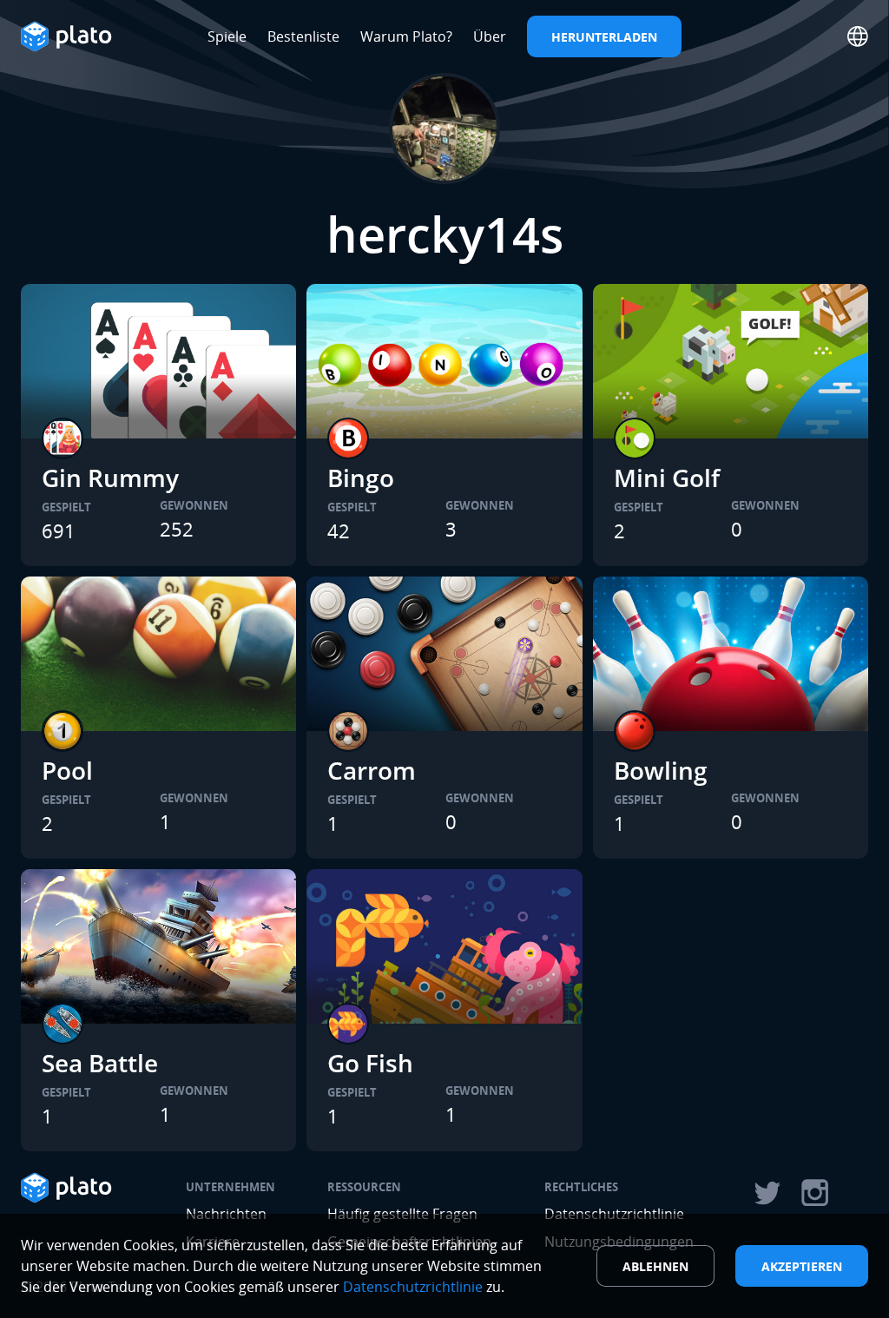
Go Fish (370, 1062)
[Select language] (857, 36)
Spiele (227, 36)
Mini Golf (667, 477)
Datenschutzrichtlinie (413, 1286)
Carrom (371, 770)
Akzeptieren (801, 1266)
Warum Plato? (406, 36)
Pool (67, 770)
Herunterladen (604, 37)
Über (489, 36)
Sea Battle (100, 1062)
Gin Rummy (110, 477)
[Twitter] (766, 1193)
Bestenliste (303, 36)
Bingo (360, 477)
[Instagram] (815, 1193)
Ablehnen (655, 1266)
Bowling (661, 770)
